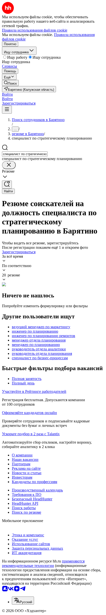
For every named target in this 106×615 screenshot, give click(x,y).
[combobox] (25, 154)
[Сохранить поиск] (7, 185)
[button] (7, 94)
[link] (10, 83)
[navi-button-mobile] (7, 110)
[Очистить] (9, 165)
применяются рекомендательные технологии (43, 563)
